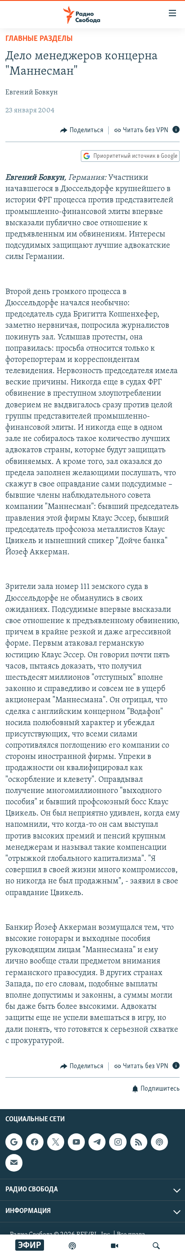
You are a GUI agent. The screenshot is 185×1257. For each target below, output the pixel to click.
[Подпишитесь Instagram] (117, 1142)
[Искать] (156, 1246)
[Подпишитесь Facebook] (34, 1142)
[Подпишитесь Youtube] (76, 1142)
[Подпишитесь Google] (13, 1142)
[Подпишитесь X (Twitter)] (55, 1142)
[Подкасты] (159, 1142)
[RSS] (138, 1142)
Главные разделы (39, 39)
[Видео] (114, 1246)
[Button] (81, 130)
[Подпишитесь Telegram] (97, 1142)
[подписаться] (13, 1163)
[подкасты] (72, 1246)
